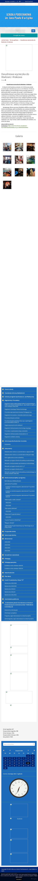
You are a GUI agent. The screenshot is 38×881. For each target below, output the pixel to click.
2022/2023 (8, 505)
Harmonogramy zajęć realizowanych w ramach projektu (19, 618)
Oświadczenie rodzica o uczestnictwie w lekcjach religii (19, 454)
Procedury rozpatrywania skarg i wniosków (16, 431)
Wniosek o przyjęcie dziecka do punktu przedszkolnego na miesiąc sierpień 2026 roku (20, 472)
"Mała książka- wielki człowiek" (13, 499)
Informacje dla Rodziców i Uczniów (16, 441)
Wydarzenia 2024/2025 (11, 586)
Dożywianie (8, 444)
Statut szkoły (9, 389)
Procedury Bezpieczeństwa (12, 418)
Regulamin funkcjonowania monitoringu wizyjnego (18, 428)
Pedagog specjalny (10, 562)
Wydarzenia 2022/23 (10, 592)
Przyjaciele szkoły (10, 531)
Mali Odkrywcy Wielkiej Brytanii (13, 481)
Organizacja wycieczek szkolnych (13, 425)
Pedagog (7, 558)
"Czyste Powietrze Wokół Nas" (13, 520)
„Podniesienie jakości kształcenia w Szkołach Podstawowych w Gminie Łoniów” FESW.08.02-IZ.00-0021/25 (19, 605)
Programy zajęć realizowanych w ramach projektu (18, 616)
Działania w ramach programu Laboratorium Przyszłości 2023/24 (20, 496)
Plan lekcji (8, 576)
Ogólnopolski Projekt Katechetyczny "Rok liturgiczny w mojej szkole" (19, 526)
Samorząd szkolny (10, 535)
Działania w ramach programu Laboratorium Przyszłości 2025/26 (20, 487)
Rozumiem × (19, 879)
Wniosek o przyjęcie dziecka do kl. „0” (15, 466)
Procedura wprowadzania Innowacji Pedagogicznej (18, 412)
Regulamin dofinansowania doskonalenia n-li (16, 434)
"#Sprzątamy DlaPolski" (11, 508)
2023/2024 (8, 502)
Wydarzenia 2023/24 (10, 589)
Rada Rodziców (9, 572)
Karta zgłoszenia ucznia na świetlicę (14, 457)
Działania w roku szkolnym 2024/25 (14, 565)
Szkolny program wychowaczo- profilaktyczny (19, 397)
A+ (17, 1)
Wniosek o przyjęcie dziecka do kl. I (14, 469)
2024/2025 (7, 545)
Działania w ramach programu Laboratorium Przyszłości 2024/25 (20, 491)
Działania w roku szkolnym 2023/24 (14, 568)
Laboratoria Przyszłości (11, 484)
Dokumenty (8, 448)
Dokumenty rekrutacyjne (11, 610)
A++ (20, 1)
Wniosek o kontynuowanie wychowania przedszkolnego (19, 463)
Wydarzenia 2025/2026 (11, 583)
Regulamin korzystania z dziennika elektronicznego (18, 415)
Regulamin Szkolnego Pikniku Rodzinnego (16, 409)
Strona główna (14, 40)
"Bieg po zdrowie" (9, 523)
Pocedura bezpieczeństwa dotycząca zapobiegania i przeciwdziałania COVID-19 (19, 421)
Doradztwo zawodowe (12, 555)
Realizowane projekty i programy (15, 478)
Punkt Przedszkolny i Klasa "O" (14, 580)
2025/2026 (7, 542)
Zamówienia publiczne (12, 599)
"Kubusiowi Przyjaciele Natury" (13, 514)
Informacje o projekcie (11, 613)
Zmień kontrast (29, 1)
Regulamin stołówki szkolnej (12, 437)
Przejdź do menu (19, 35)
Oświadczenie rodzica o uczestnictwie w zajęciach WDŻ (19, 452)
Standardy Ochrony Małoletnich (15, 393)
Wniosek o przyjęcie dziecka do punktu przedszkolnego (19, 460)
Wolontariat (8, 539)
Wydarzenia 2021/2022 (11, 595)
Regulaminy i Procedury (12, 400)
